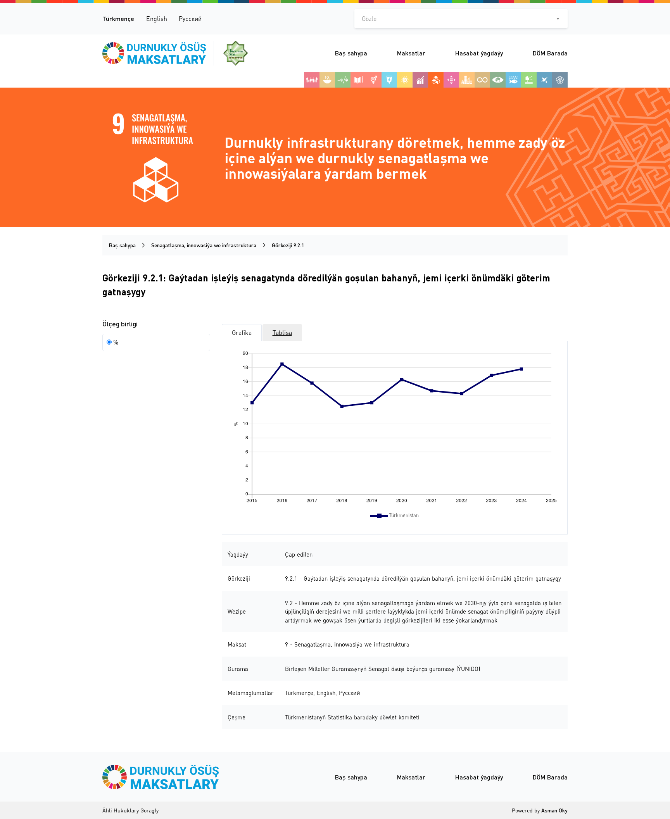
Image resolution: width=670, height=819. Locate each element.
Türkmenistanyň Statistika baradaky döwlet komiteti (352, 717)
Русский (190, 18)
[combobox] (461, 18)
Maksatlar (411, 53)
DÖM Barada (550, 53)
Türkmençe (118, 18)
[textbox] (461, 18)
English (156, 18)
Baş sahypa (351, 53)
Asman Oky (554, 810)
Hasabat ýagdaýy (479, 53)
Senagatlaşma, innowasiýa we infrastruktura (203, 245)
